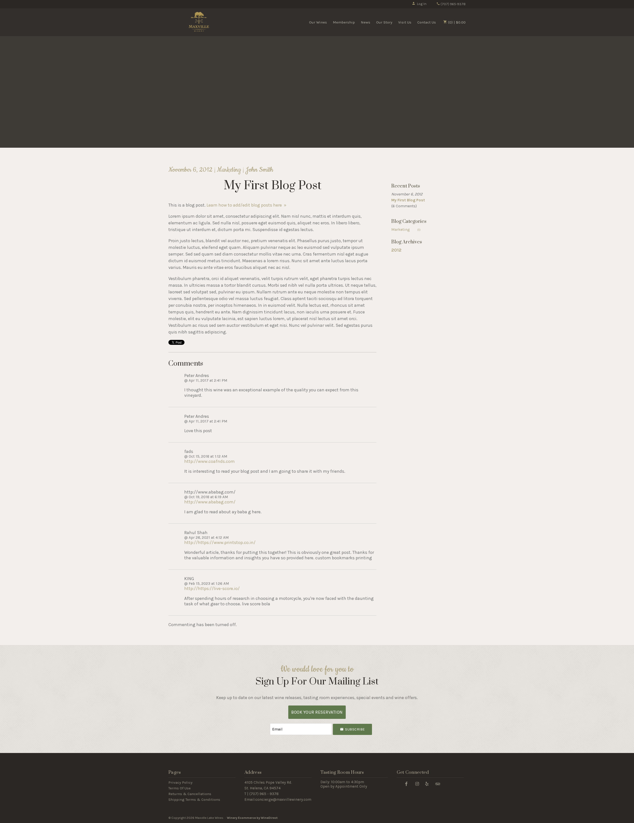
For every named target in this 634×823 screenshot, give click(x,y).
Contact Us (426, 22)
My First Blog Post (408, 200)
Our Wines (318, 22)
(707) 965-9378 (453, 4)
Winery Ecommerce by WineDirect (252, 818)
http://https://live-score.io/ (212, 588)
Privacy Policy (180, 782)
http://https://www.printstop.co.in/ (220, 542)
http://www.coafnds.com (209, 461)
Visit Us (404, 22)
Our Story (384, 22)
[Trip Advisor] (438, 783)
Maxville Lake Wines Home (199, 22)
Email (265, 724)
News (365, 22)
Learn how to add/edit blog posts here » (246, 205)
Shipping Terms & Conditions (194, 799)
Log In (421, 4)
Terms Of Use (179, 788)
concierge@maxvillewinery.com (283, 799)
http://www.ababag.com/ (210, 502)
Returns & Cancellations (189, 794)
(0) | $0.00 (456, 22)
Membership (344, 22)
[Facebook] (406, 783)
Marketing (406, 229)
